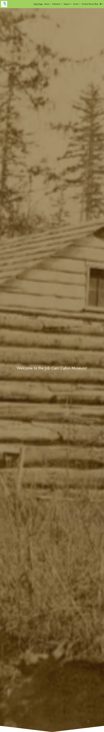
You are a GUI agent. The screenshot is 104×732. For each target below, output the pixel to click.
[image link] (4, 4)
